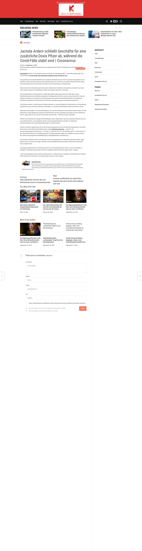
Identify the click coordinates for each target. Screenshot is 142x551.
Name (27, 276)
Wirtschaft (43, 21)
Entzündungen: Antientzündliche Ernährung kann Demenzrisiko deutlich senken (42, 35)
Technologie (50, 21)
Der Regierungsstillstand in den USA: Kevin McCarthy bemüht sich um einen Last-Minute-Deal (76, 208)
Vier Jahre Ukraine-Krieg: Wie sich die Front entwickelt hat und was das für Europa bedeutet (52, 208)
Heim (21, 21)
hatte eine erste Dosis (58, 129)
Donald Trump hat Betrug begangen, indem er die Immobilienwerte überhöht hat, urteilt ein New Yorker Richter (76, 241)
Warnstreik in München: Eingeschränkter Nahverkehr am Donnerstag (29, 207)
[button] (119, 27)
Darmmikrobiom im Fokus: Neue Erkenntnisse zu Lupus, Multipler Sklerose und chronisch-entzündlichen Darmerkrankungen (77, 35)
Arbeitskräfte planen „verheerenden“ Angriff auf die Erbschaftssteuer (53, 240)
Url (27, 294)
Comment (29, 262)
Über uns (97, 91)
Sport (57, 21)
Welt (37, 21)
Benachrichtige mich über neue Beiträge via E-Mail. (43, 311)
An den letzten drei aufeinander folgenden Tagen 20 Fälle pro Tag (48, 75)
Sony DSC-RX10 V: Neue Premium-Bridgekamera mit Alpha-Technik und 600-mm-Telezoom (110, 35)
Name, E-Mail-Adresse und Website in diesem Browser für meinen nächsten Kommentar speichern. (57, 303)
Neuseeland (23, 73)
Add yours (49, 255)
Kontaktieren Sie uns (67, 21)
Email (27, 285)
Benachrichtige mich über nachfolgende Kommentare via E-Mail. (47, 308)
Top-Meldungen (29, 21)
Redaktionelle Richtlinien (102, 104)
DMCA (96, 100)
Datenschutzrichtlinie (101, 109)
